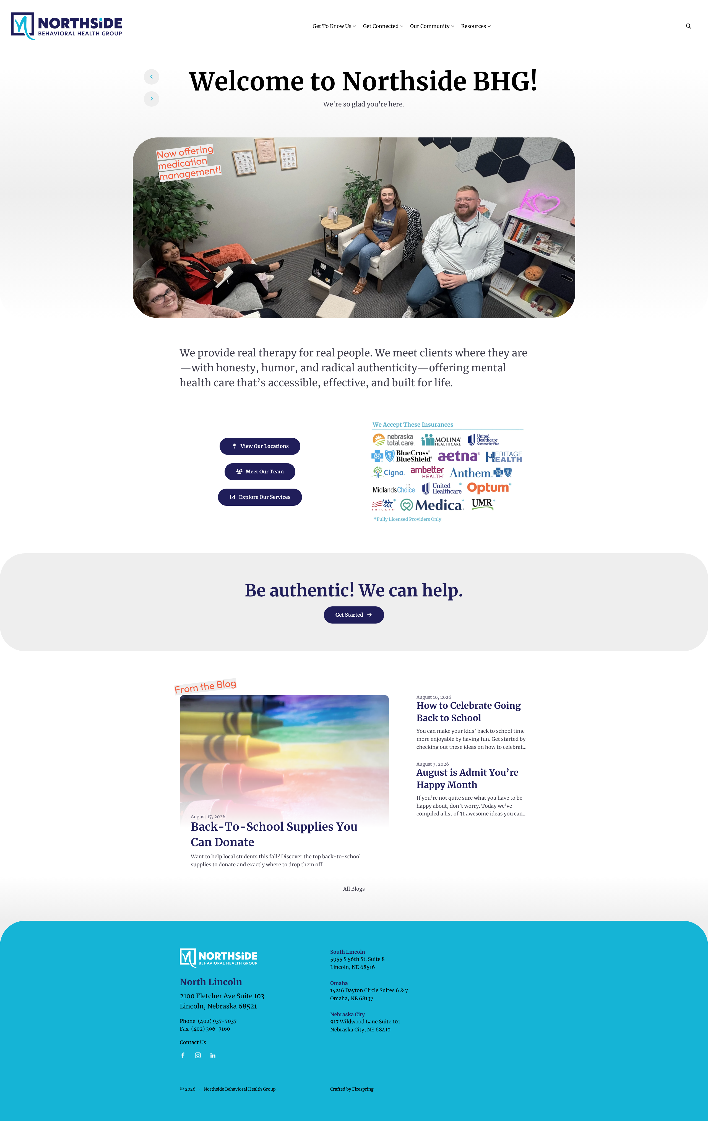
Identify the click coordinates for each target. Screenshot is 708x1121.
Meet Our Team (264, 471)
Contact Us (193, 1042)
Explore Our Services (264, 497)
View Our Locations (264, 446)
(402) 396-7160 (210, 1029)
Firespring (362, 1089)
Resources (473, 26)
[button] (688, 26)
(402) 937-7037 (217, 1021)
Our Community (429, 26)
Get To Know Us (332, 26)
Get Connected (381, 26)
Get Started (350, 615)
